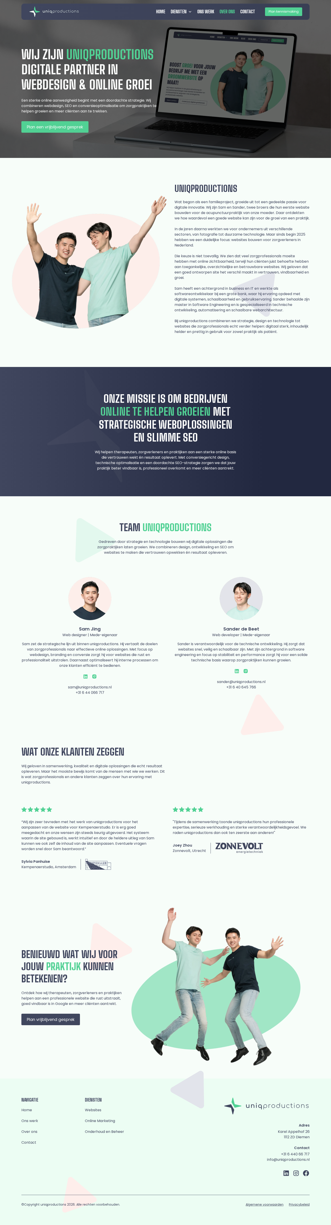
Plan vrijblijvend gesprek (51, 1019)
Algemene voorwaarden (264, 1204)
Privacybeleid (299, 1204)
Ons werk (29, 1120)
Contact (247, 11)
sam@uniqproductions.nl (90, 687)
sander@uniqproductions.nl (241, 681)
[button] (181, 12)
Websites (93, 1110)
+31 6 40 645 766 (241, 687)
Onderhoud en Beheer (104, 1131)
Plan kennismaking (284, 11)
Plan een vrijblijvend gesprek (55, 127)
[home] (54, 11)
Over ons (227, 11)
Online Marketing (100, 1120)
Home (160, 11)
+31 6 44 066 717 (90, 692)
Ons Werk (205, 11)
